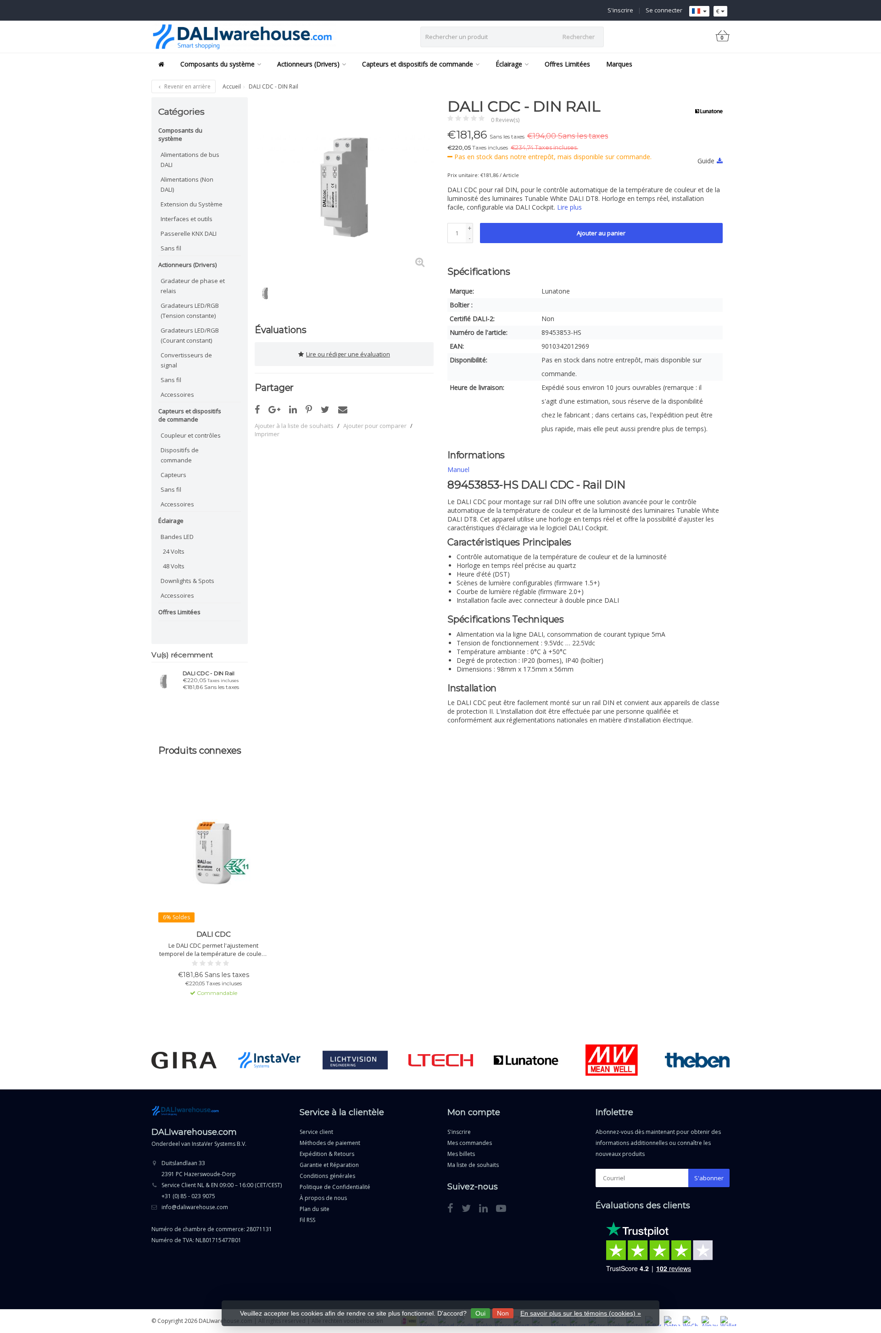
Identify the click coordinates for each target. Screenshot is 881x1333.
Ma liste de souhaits (473, 1165)
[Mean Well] (611, 1060)
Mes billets (461, 1154)
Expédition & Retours (327, 1154)
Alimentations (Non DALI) (187, 184)
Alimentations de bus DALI (190, 159)
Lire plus (569, 207)
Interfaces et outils (186, 219)
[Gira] (183, 1060)
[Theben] (697, 1060)
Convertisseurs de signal (186, 360)
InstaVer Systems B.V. (219, 1144)
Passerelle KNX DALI (189, 233)
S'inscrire (620, 10)
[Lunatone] (705, 111)
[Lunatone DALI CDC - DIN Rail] (163, 681)
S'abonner (709, 1178)
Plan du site (314, 1209)
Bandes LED (177, 537)
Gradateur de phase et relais (193, 286)
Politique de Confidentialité (335, 1187)
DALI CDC (213, 934)
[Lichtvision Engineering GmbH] (355, 1060)
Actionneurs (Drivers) (308, 64)
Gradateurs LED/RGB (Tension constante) (190, 310)
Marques (619, 64)
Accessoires (177, 394)
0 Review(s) (505, 120)
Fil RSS (307, 1220)
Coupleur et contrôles (191, 435)
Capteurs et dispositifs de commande (417, 64)
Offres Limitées (567, 64)
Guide (705, 160)
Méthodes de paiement (330, 1143)
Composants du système (217, 64)
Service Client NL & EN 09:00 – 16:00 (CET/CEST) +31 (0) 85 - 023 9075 (222, 1190)
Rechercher (579, 37)
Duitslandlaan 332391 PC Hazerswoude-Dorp (199, 1168)
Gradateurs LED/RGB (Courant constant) (190, 335)
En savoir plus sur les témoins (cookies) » (580, 1313)
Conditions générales (327, 1176)
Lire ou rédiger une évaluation (348, 354)
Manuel (458, 469)
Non (503, 1313)
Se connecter (664, 10)
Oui (480, 1313)
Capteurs (173, 475)
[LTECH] (440, 1060)
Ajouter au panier (601, 233)
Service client (316, 1132)
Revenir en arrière (187, 86)
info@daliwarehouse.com (195, 1207)
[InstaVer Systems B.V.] (269, 1060)
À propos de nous (323, 1198)
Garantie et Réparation (329, 1165)
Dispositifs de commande (180, 455)
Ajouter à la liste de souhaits (294, 426)
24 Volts (173, 551)
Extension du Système (192, 204)
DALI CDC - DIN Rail (208, 673)
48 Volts (173, 566)
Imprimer (267, 434)
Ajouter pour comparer (375, 426)
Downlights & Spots (187, 581)
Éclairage (509, 64)
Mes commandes (469, 1143)
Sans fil (171, 248)
